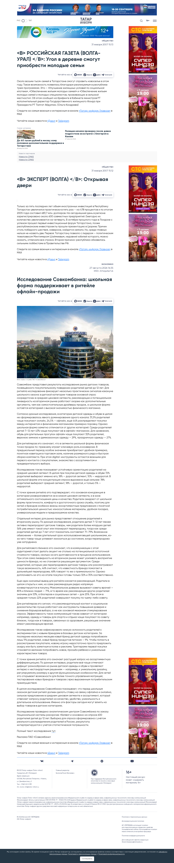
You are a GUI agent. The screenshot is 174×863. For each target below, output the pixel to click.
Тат (30, 21)
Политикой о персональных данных (82, 854)
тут (53, 731)
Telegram (63, 121)
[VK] (42, 761)
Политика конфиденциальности (133, 836)
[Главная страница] (86, 21)
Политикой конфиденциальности (111, 854)
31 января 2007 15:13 (102, 44)
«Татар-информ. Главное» (94, 111)
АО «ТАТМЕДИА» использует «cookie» (135, 825)
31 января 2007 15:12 (102, 171)
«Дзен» (51, 121)
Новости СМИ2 (26, 157)
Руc (18, 21)
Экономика (107, 264)
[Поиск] (141, 21)
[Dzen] (101, 761)
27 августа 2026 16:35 (101, 268)
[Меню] (155, 20)
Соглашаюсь (87, 859)
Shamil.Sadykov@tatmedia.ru (132, 842)
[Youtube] (132, 761)
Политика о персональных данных (134, 817)
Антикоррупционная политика (133, 821)
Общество (107, 41)
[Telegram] (72, 761)
